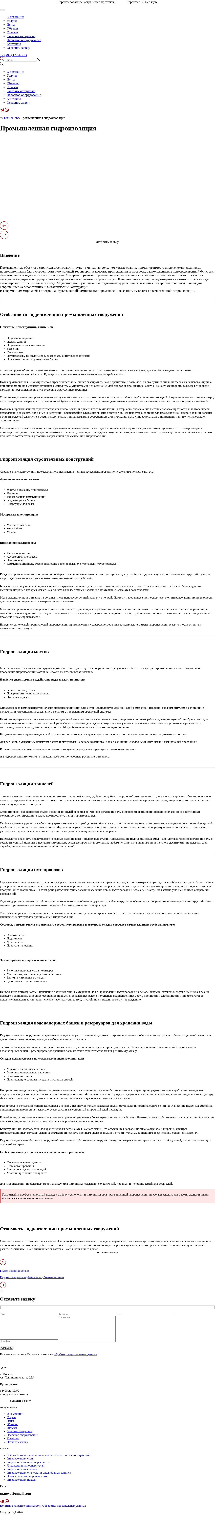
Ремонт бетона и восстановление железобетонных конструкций (48, 1455)
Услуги (12, 20)
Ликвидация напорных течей (26, 1465)
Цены (11, 24)
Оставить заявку (18, 47)
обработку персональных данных (75, 1354)
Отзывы (12, 32)
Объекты (13, 28)
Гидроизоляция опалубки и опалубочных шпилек (39, 1472)
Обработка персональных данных (64, 1505)
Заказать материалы (21, 36)
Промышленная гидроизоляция (27, 1476)
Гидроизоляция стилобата (23, 1469)
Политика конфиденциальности (20, 1505)
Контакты (14, 44)
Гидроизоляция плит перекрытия (28, 1462)
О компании (15, 17)
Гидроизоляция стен (20, 1458)
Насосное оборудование (24, 40)
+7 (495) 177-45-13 (13, 55)
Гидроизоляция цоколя (21, 1479)
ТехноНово (11, 118)
